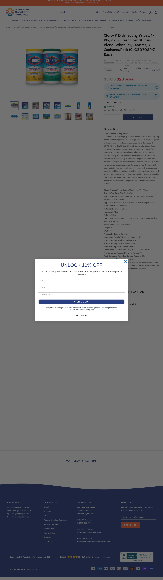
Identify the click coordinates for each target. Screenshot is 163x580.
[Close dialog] (125, 261)
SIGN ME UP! (81, 302)
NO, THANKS (81, 315)
